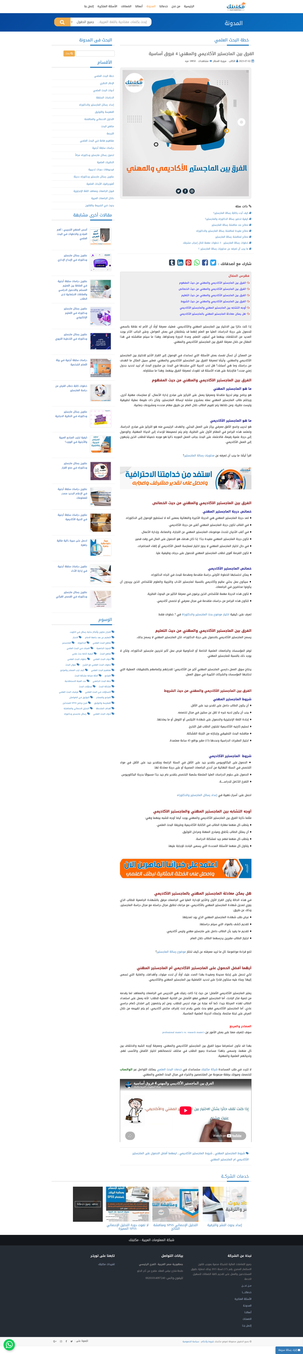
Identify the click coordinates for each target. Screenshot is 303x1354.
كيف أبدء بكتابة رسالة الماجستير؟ (231, 213)
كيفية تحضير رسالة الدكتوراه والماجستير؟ (227, 219)
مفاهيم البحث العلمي (101, 670)
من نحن (175, 6)
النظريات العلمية (105, 162)
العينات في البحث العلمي (78, 648)
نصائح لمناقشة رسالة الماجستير (232, 237)
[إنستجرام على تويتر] (61, 1341)
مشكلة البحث (105, 686)
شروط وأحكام (207, 1341)
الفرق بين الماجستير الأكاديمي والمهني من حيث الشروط (214, 301)
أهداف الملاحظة (104, 708)
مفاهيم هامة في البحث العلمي (97, 140)
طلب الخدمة (223, 1204)
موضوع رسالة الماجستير (171, 951)
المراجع (108, 675)
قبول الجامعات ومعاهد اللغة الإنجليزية (93, 191)
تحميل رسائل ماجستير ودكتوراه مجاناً (94, 155)
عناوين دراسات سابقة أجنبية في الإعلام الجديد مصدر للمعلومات (72, 493)
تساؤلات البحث (86, 686)
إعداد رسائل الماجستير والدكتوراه (197, 795)
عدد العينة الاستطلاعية (76, 681)
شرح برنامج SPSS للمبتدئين (75, 703)
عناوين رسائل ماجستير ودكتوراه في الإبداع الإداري (72, 257)
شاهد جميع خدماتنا (88, 1204)
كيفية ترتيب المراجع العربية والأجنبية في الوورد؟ (73, 439)
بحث (68, 53)
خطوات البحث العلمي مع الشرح (97, 665)
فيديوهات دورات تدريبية (101, 169)
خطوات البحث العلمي (77, 659)
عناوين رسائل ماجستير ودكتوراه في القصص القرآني (71, 594)
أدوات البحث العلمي (103, 90)
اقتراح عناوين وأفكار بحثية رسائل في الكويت (91, 632)
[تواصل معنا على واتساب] (9, 1344)
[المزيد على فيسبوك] (66, 1341)
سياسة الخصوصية (191, 1341)
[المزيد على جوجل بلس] (55, 1341)
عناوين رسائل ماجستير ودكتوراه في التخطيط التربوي (71, 336)
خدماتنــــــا (246, 1292)
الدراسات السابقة (105, 97)
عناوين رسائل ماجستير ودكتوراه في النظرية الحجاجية (71, 414)
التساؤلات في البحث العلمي (98, 692)
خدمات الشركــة (235, 1176)
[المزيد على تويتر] (72, 1341)
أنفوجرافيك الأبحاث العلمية (100, 184)
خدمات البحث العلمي (169, 1069)
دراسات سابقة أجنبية (103, 148)
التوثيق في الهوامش (79, 697)
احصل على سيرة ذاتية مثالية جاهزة (72, 542)
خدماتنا (163, 6)
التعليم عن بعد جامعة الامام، (98, 637)
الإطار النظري (107, 83)
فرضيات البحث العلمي (69, 692)
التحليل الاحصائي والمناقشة (99, 119)
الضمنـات (247, 1319)
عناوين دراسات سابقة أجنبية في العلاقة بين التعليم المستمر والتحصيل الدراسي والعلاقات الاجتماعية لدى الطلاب (72, 290)
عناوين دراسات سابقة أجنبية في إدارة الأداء (72, 568)
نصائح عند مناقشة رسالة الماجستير (230, 225)
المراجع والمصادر (104, 697)
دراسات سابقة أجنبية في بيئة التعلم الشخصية (71, 362)
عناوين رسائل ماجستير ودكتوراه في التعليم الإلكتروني (75, 313)
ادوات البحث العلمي (102, 659)
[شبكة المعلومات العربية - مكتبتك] (236, 6)
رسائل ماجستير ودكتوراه (75, 714)
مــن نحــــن (246, 1285)
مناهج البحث (107, 126)
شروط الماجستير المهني (229, 1153)
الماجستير (67, 643)
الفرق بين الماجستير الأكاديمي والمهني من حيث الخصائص (213, 288)
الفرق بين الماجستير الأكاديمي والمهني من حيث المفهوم (213, 282)
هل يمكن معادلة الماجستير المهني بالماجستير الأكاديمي (213, 313)
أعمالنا (139, 6)
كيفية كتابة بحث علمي (83, 654)
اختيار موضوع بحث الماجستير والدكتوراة (205, 614)
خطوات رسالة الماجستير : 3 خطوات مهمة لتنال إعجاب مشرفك (216, 242)
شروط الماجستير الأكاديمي (195, 1153)
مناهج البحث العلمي (102, 643)
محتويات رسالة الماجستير (199, 455)
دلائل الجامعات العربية (102, 198)
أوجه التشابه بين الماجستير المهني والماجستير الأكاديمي (213, 307)
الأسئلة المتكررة (107, 6)
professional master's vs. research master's (183, 1032)
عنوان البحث (71, 665)
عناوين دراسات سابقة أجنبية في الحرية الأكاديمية (72, 517)
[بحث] (62, 22)
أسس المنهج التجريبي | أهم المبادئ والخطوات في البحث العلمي (72, 234)
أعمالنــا (247, 1312)
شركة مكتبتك (209, 1069)
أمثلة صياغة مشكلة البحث (87, 675)
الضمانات (126, 6)
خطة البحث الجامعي (102, 681)
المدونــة (247, 1305)
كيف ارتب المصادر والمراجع (72, 670)
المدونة (151, 6)
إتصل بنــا (246, 1325)
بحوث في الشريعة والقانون (99, 205)
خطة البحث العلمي (104, 76)
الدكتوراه (82, 643)
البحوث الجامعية (104, 648)
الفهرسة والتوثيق (104, 112)
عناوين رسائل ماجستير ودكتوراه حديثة (94, 176)
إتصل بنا (89, 6)
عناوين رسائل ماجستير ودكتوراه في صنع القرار (74, 465)
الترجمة (110, 133)
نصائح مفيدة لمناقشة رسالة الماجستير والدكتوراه (222, 231)
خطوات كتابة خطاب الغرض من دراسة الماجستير (71, 388)
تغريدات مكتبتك (106, 1264)
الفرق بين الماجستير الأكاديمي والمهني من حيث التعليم (214, 295)
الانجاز (76, 637)
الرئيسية (189, 6)
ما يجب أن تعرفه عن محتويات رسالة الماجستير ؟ (223, 248)
